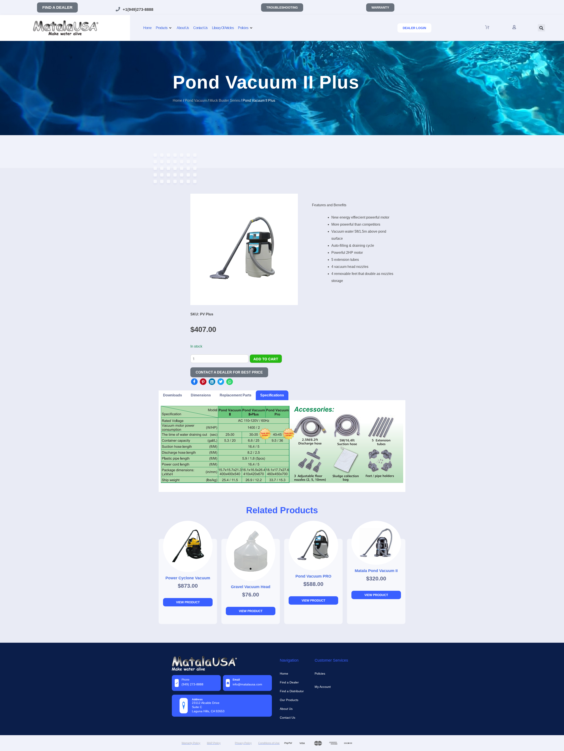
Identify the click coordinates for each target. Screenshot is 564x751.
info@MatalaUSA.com (247, 684)
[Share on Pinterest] (203, 381)
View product (188, 602)
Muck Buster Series (225, 100)
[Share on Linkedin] (212, 381)
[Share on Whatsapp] (229, 381)
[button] (541, 27)
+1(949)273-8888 (138, 9)
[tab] (172, 395)
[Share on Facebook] (194, 381)
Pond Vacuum (196, 100)
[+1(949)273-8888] (118, 9)
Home (177, 100)
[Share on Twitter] (220, 381)
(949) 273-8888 (192, 684)
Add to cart (265, 359)
